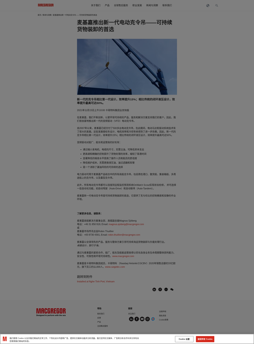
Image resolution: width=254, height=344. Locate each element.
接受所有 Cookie (205, 339)
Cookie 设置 (184, 339)
